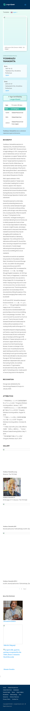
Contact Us (15, 699)
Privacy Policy (6, 699)
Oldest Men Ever (7, 690)
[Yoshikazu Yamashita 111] (12, 496)
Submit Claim (6, 692)
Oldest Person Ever (17, 112)
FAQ (20, 694)
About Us (5, 697)
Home (4, 687)
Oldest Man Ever (17, 117)
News (13, 692)
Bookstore (5, 694)
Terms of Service (14, 697)
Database (16, 690)
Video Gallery (20, 692)
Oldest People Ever (13, 687)
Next (24, 589)
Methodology (13, 694)
